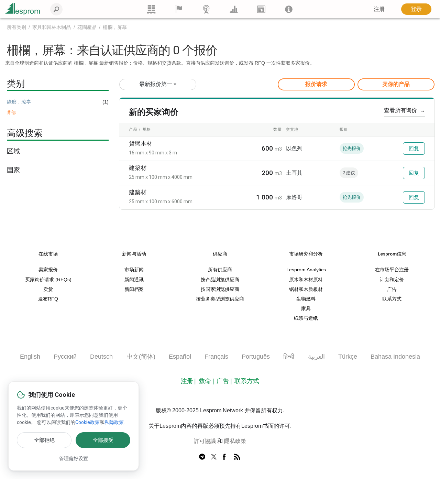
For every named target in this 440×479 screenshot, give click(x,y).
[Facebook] (225, 456)
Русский (65, 356)
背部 (11, 112)
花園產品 (87, 27)
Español (180, 356)
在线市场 (48, 254)
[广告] (261, 9)
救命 (205, 381)
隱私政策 (235, 441)
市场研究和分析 (306, 254)
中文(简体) (140, 356)
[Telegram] (202, 456)
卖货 (48, 289)
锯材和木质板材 (306, 289)
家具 (306, 308)
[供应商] (179, 9)
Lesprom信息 (392, 254)
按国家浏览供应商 (220, 289)
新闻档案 (134, 289)
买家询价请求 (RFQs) (48, 279)
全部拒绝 (44, 440)
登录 (416, 9)
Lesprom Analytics (306, 269)
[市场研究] (234, 9)
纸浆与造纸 (306, 318)
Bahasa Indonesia (395, 356)
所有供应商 (220, 269)
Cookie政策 (87, 422)
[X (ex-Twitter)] (213, 456)
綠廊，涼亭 (19, 102)
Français (216, 356)
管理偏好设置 (73, 458)
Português (256, 356)
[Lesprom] (289, 9)
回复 (414, 148)
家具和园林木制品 (51, 27)
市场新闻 (134, 269)
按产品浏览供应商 (220, 279)
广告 (392, 289)
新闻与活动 (134, 254)
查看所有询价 (404, 110)
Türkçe (347, 356)
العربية (316, 356)
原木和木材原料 (306, 279)
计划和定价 (392, 279)
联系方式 (392, 299)
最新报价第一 (155, 84)
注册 (187, 381)
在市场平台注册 (392, 269)
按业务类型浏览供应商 (220, 299)
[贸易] (151, 9)
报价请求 (316, 84)
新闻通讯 (134, 279)
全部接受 (103, 440)
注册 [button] (379, 9)
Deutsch (101, 356)
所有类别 (16, 27)
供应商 (220, 254)
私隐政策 (114, 422)
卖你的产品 (396, 84)
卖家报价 (48, 269)
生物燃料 (306, 299)
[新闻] (206, 9)
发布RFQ (48, 299)
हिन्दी (288, 356)
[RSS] (237, 456)
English (30, 356)
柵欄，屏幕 (115, 27)
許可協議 (205, 441)
